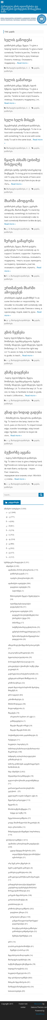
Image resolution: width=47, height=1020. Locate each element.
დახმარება (8, 71)
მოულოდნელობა (15, 708)
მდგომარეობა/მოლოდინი (18, 955)
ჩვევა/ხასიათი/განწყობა (17, 818)
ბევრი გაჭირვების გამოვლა (19, 868)
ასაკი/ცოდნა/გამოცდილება (19, 653)
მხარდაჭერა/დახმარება (15, 68)
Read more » (22, 63)
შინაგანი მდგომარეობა (17, 982)
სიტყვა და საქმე (16, 813)
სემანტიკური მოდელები (13, 562)
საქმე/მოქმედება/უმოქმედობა (20, 964)
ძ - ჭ (28, 189)
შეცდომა (11, 804)
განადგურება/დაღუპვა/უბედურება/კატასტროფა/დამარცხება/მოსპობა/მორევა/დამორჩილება (22, 887)
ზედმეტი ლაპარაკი (17, 950)
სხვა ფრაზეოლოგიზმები (18, 977)
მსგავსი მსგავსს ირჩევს (19, 725)
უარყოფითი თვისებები (19, 611)
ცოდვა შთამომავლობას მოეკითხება (22, 822)
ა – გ (8, 512)
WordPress (40, 1014)
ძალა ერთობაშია (15, 827)
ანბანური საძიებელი (12, 508)
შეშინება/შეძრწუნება (20, 936)
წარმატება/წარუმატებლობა (19, 986)
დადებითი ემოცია (17, 912)
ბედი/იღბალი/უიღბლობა (18, 657)
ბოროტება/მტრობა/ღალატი (19, 662)
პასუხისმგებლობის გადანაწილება (21, 735)
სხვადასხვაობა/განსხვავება (19, 776)
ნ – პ (8, 530)
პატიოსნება (16, 591)
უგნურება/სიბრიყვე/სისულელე (24, 631)
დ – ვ (8, 517)
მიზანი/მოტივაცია (15, 704)
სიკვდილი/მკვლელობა (17, 973)
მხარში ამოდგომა (19, 200)
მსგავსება (12, 713)
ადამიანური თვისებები (17, 583)
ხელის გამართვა (18, 79)
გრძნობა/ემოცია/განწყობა (18, 908)
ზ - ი (8, 276)
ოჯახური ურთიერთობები (20, 578)
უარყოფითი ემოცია (18, 917)
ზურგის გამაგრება (19, 240)
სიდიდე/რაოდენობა (16, 968)
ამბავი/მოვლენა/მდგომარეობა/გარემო (24, 645)
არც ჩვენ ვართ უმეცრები (18, 863)
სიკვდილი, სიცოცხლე (17, 744)
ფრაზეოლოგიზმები (14, 840)
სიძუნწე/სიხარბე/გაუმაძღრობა (24, 627)
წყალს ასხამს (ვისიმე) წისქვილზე (22, 161)
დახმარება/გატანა (17, 573)
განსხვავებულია (16, 721)
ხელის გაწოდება (18, 39)
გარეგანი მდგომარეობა (17, 895)
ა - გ (8, 360)
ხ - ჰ (28, 68)
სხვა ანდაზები (13, 771)
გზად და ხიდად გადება (23, 412)
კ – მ (8, 526)
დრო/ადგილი (13, 695)
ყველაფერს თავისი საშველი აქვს (21, 796)
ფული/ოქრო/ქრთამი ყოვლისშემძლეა (23, 780)
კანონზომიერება (14, 699)
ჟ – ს (8, 535)
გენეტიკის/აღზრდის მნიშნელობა (21, 678)
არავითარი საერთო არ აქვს (21, 716)
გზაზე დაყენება (16, 372)
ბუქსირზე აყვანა (17, 452)
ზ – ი (8, 521)
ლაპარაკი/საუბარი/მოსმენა (19, 946)
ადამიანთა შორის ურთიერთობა (21, 570)
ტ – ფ (8, 539)
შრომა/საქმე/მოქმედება (17, 809)
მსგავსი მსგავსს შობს (18, 730)
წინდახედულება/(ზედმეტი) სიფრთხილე (24, 831)
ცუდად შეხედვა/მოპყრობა (20, 850)
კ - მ (8, 229)
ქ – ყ (8, 544)
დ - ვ (8, 320)
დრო (10, 942)
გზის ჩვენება (14, 332)
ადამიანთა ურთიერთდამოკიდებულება (23, 844)
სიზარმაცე (16, 622)
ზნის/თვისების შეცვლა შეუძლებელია (25, 596)
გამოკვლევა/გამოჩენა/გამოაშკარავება (24, 877)
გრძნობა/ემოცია (14, 683)
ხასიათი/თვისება (14, 991)
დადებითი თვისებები (18, 587)
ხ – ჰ (8, 557)
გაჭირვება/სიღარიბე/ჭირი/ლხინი (21, 674)
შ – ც (8, 548)
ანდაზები (9, 566)
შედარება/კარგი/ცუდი (17, 800)
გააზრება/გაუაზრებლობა (18, 872)
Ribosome (38, 1004)
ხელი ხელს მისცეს (19, 119)
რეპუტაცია (12, 740)
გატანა (36, 68)
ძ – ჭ (8, 553)
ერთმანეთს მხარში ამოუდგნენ (19, 289)
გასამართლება (14, 904)
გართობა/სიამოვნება (16, 900)
